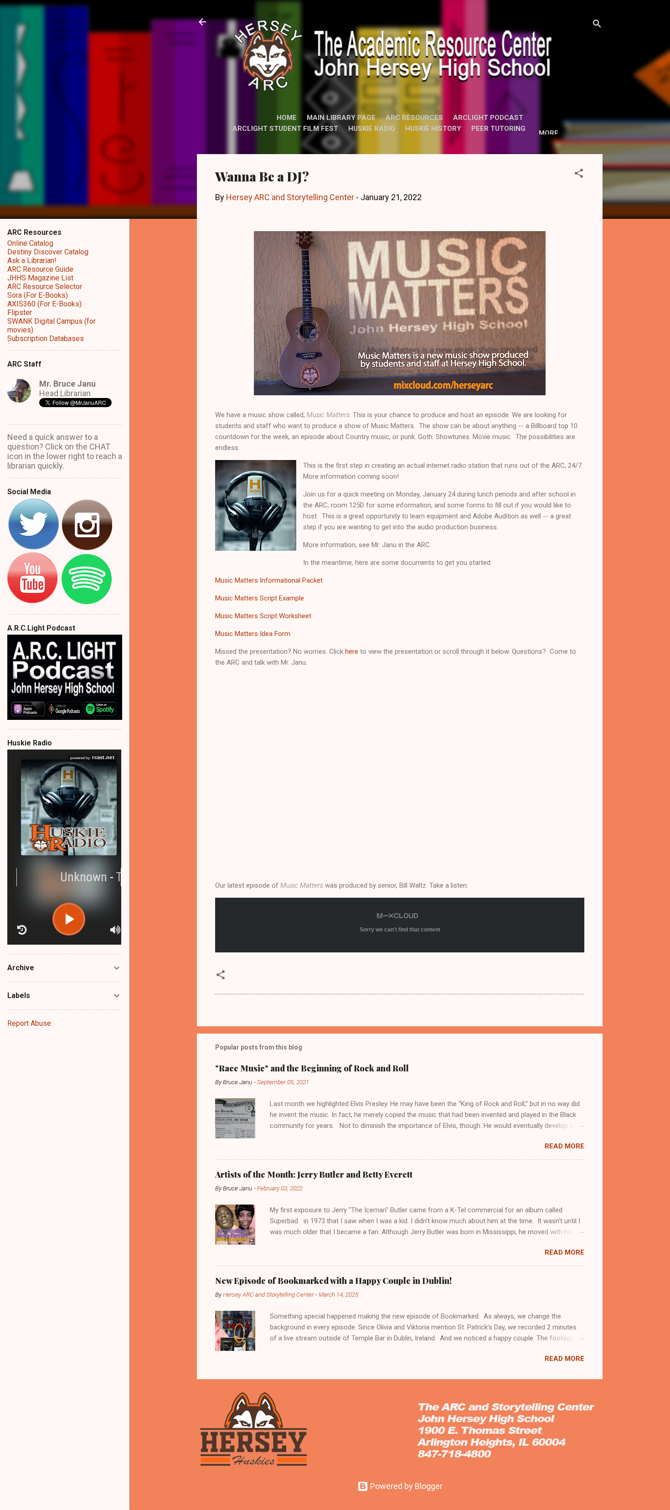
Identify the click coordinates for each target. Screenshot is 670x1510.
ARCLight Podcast (488, 118)
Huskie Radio (371, 128)
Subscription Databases (45, 338)
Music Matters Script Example (259, 598)
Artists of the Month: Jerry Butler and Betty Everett (313, 1174)
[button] (578, 174)
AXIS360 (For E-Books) (44, 304)
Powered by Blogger (405, 1486)
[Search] (597, 25)
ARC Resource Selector (44, 286)
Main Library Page (341, 118)
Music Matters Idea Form (252, 634)
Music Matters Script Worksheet (263, 616)
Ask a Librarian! (32, 260)
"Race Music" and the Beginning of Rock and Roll (312, 1068)
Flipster (19, 312)
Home (287, 118)
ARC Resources (414, 118)
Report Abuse (29, 1023)
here (351, 651)
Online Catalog (30, 243)
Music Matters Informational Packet (269, 580)
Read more (564, 1146)
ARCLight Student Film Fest (285, 128)
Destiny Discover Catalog (47, 252)
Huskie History (433, 128)
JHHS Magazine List (40, 278)
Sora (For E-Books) (37, 295)
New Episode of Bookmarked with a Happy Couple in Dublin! (333, 1280)
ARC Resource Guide (40, 269)
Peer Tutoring (498, 128)
